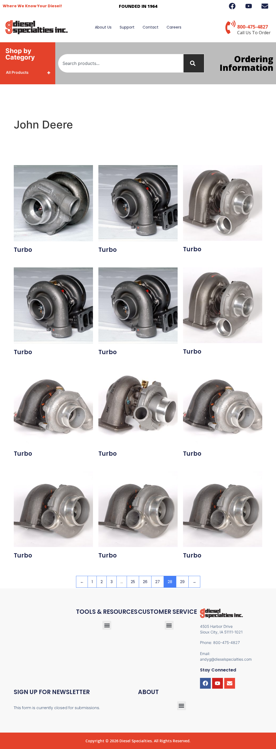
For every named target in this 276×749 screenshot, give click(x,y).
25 (133, 581)
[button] (169, 625)
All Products (28, 72)
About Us (103, 27)
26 (145, 581)
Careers (174, 27)
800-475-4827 (252, 26)
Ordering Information (246, 63)
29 (182, 581)
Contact (150, 27)
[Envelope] (229, 683)
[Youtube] (217, 683)
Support (127, 27)
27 (157, 581)
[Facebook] (205, 683)
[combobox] (120, 63)
